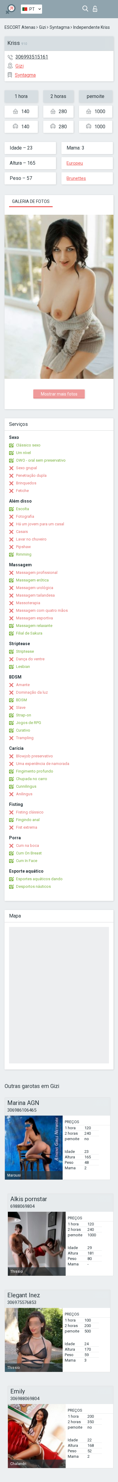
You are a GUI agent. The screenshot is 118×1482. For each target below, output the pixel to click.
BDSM (21, 700)
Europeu (75, 163)
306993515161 (31, 57)
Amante (23, 684)
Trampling (25, 738)
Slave (20, 707)
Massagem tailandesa (35, 595)
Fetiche (22, 490)
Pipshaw (23, 546)
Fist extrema (26, 827)
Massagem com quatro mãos (42, 610)
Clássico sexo (28, 445)
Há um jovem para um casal (40, 524)
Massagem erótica (32, 580)
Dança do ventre (30, 659)
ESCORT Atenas (20, 27)
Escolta (22, 509)
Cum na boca (27, 845)
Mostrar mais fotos (59, 394)
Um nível (23, 452)
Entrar (96, 7)
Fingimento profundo (34, 771)
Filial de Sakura (29, 633)
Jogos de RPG (28, 722)
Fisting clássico (30, 812)
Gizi (42, 27)
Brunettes (76, 178)
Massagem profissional (36, 572)
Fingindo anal (28, 819)
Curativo (23, 730)
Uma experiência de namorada (42, 763)
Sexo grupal (26, 468)
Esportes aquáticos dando (39, 879)
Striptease (25, 651)
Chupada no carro (31, 778)
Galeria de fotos (31, 201)
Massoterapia (28, 603)
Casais (22, 531)
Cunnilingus (26, 786)
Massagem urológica (34, 587)
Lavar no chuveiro (31, 539)
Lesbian (23, 666)
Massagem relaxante (34, 625)
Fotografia (25, 516)
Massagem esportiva (34, 618)
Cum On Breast (29, 853)
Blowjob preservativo (34, 756)
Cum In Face (26, 860)
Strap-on (23, 715)
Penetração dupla (31, 475)
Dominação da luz (32, 692)
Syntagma (60, 27)
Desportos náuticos (33, 886)
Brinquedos (26, 483)
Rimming (23, 554)
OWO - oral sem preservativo (41, 460)
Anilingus (24, 794)
